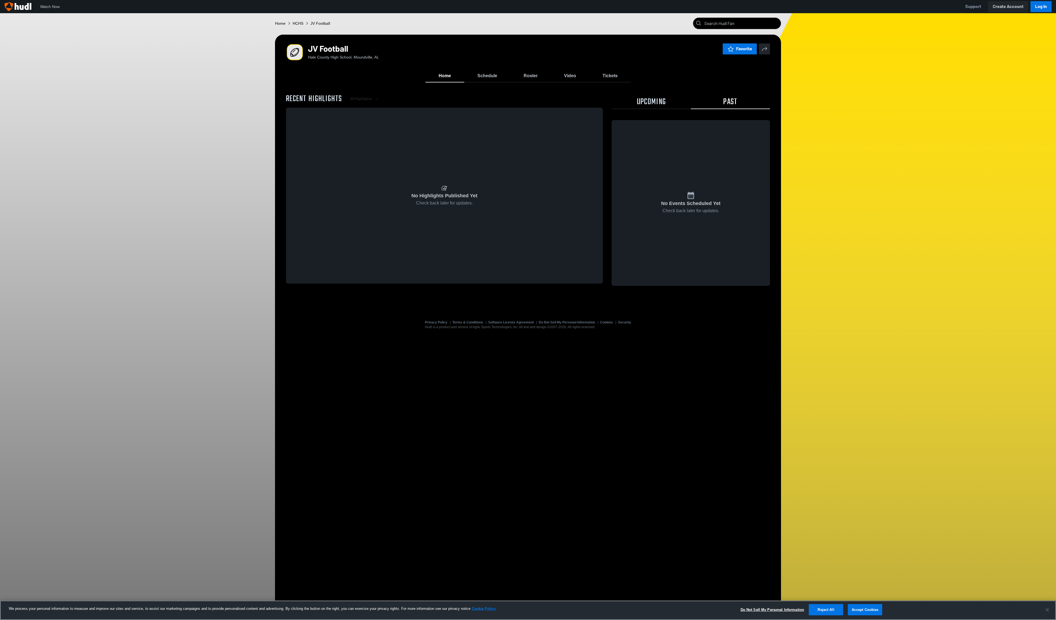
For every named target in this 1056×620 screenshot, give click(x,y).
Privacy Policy (436, 322)
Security (624, 322)
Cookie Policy (484, 609)
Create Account (1008, 6)
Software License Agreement (511, 322)
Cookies (606, 322)
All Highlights (361, 99)
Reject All (826, 610)
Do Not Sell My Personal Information (567, 322)
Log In (1041, 6)
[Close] (1047, 610)
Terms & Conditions (467, 322)
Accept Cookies (865, 610)
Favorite (744, 48)
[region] (528, 610)
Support (973, 6)
